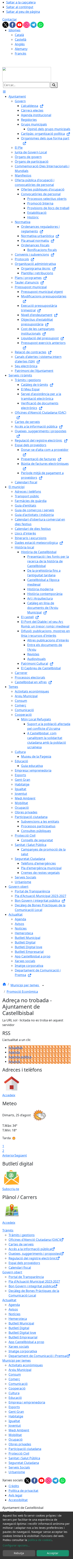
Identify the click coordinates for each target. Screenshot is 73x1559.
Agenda (14, 1052)
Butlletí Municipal (21, 1323)
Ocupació (16, 1439)
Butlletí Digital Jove (22, 1332)
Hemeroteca (18, 1319)
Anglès (20, 44)
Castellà (20, 39)
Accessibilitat (18, 1500)
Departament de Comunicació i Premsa (37, 1356)
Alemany (21, 49)
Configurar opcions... (16, 1545)
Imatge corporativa (23, 1351)
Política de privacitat (23, 1491)
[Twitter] (5, 24)
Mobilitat (15, 1435)
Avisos (13, 1309)
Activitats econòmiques (26, 1365)
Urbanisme (17, 1472)
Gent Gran (16, 1411)
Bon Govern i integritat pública (31, 1286)
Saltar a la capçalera (21, 2)
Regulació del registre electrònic (32, 1258)
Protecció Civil (19, 1453)
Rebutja (19, 1553)
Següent (21, 1155)
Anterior (8, 1155)
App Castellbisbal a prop (26, 1342)
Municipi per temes (25, 985)
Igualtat (14, 1421)
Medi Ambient (19, 1430)
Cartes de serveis (21, 1244)
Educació (15, 1398)
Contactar (9, 19)
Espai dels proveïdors (24, 1263)
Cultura (14, 1393)
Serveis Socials (19, 1467)
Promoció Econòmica (22, 991)
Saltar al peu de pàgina (23, 11)
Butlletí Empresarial (23, 1337)
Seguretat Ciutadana (24, 1463)
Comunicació (18, 1384)
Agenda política (20, 1057)
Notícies (14, 1314)
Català (19, 35)
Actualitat (16, 1047)
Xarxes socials (19, 1346)
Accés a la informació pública (30, 1249)
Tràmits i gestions (22, 1235)
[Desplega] (43, 985)
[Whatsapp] (40, 24)
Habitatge (16, 1416)
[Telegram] (33, 24)
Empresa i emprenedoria (27, 1402)
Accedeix (8, 1095)
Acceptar (52, 1553)
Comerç (14, 1379)
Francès (20, 53)
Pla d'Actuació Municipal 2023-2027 (34, 1281)
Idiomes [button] (14, 30)
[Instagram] (26, 24)
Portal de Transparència (26, 1277)
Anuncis (14, 1061)
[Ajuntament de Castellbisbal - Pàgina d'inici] (26, 74)
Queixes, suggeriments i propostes (34, 1253)
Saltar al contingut (19, 7)
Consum (15, 1374)
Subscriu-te (10, 1189)
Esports (14, 1407)
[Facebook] (12, 24)
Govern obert (12, 1272)
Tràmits (7, 1230)
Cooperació (17, 1388)
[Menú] (4, 92)
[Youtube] (19, 24)
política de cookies (40, 1540)
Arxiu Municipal (20, 1370)
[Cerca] (53, 85)
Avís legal (15, 1495)
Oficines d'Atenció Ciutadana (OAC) (34, 1240)
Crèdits (14, 1486)
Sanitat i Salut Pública (24, 1458)
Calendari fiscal (20, 1267)
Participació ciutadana (25, 1449)
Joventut (15, 1425)
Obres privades (20, 1444)
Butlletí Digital (19, 1328)
